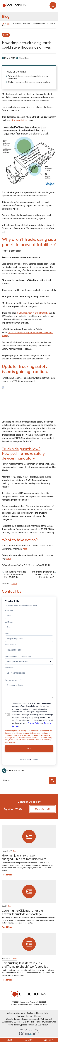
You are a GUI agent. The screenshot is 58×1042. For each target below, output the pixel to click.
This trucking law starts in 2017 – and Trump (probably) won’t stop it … (25, 964)
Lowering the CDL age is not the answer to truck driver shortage (22, 912)
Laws (5, 34)
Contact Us (42, 809)
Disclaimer (31, 1013)
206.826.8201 (16, 809)
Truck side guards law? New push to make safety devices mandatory (23, 453)
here (8, 558)
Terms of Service (24, 1016)
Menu (53, 6)
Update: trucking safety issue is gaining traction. (29, 82)
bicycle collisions (19, 120)
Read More (7, 875)
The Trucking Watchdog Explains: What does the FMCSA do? (15, 574)
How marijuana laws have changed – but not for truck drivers (24, 857)
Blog (8, 24)
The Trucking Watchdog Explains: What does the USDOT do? (43, 574)
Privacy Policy (43, 1013)
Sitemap (37, 1016)
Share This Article (15, 770)
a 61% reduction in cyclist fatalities (33, 313)
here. (25, 549)
